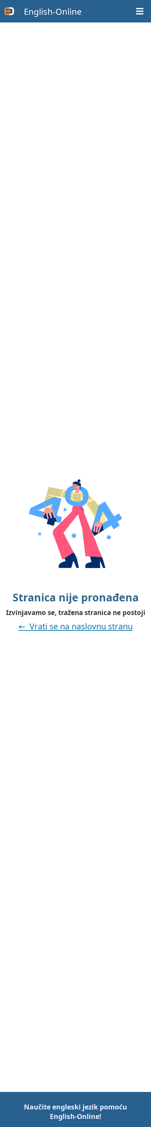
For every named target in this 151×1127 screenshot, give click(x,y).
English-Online (53, 11)
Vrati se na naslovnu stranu (80, 626)
